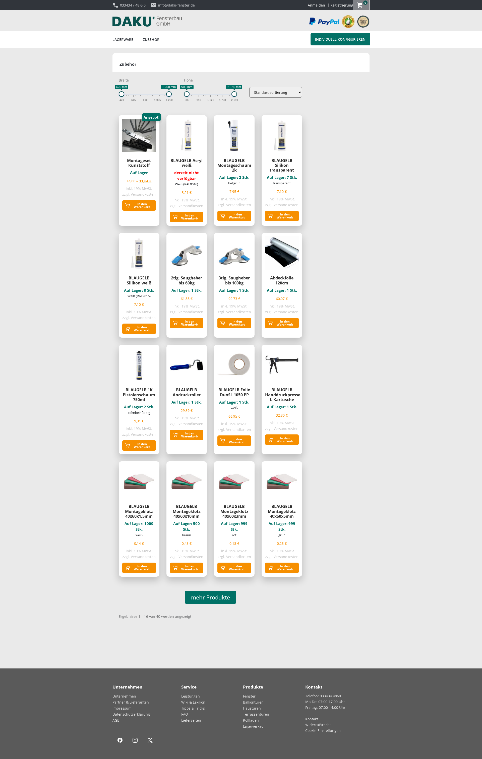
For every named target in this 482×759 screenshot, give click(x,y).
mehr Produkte (210, 597)
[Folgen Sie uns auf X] (150, 740)
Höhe (188, 80)
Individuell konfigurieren (340, 39)
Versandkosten (143, 194)
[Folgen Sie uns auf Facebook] (120, 740)
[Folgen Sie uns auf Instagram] (135, 740)
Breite (124, 80)
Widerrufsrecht (318, 724)
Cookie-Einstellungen (323, 730)
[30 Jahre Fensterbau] (362, 21)
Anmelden (316, 5)
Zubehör (151, 39)
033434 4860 (330, 696)
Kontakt (311, 719)
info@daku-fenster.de (176, 5)
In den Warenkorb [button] (142, 205)
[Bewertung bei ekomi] (346, 21)
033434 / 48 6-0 (133, 5)
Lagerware (122, 39)
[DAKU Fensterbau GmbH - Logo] (147, 21)
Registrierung (341, 5)
